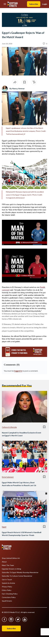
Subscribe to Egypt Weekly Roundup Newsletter (20, 572)
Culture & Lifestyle (9, 427)
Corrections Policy (9, 597)
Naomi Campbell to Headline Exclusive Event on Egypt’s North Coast (21, 434)
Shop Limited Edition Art (11, 558)
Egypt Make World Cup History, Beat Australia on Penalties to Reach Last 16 (19, 483)
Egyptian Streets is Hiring (11, 569)
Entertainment (8, 477)
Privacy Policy (7, 587)
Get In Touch (7, 580)
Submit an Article (8, 583)
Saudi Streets (7, 601)
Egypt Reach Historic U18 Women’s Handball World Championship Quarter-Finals (21, 533)
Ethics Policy (6, 590)
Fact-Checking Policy (9, 594)
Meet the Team (8, 565)
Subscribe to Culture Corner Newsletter (17, 576)
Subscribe (33, 4)
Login (44, 4)
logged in (18, 371)
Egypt (4, 527)
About (4, 562)
